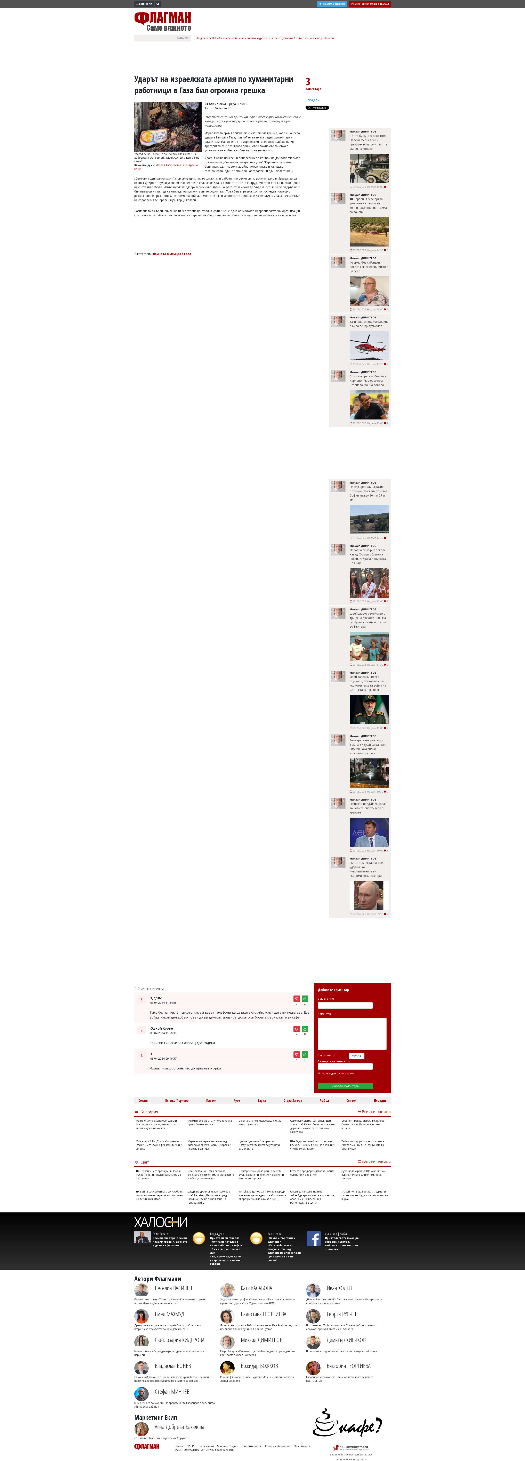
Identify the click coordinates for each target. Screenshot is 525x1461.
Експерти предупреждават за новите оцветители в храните (368, 808)
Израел (160, 165)
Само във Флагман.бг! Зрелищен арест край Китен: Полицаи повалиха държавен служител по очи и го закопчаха (313, 1126)
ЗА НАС (191, 1446)
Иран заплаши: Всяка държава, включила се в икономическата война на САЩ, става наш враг (368, 683)
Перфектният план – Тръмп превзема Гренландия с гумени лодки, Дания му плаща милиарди (170, 1301)
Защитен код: (327, 1055)
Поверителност (251, 1446)
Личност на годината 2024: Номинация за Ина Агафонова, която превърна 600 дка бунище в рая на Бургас (259, 1327)
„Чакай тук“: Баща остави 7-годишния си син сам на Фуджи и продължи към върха (364, 1195)
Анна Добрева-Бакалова (179, 1426)
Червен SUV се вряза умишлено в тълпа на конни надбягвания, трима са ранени (368, 205)
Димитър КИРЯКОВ (346, 1339)
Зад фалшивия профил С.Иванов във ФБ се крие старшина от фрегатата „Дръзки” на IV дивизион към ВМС (258, 1301)
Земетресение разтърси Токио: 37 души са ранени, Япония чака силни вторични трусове (368, 746)
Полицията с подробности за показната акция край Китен (341, 1351)
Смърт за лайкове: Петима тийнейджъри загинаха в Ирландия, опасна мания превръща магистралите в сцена (312, 1197)
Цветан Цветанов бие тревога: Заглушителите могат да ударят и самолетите (259, 1145)
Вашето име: (326, 998)
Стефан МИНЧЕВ (172, 1391)
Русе (237, 1100)
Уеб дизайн (336, 1454)
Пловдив (380, 1100)
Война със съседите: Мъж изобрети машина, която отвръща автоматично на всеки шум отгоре (160, 1195)
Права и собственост (278, 1446)
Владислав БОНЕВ (173, 1365)
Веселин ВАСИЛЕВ (173, 1288)
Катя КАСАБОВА (256, 1288)
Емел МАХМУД (169, 1314)
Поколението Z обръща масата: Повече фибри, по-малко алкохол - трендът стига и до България (341, 1327)
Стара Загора (292, 1100)
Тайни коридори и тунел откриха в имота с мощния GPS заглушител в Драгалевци (362, 1145)
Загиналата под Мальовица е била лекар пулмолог (369, 324)
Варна (262, 1100)
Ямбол (324, 1100)
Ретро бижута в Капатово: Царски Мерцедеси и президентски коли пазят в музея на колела (368, 142)
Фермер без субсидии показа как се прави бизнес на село (369, 266)
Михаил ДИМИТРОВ (261, 1339)
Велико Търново (177, 1100)
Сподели (313, 100)
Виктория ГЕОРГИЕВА (349, 1365)
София (143, 1100)
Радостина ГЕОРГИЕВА (263, 1314)
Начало (179, 1446)
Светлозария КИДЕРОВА (179, 1339)
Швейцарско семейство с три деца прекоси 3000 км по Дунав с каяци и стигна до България (368, 620)
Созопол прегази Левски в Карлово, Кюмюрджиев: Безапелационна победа (368, 380)
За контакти (302, 1446)
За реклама (206, 1446)
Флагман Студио (227, 1446)
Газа (168, 165)
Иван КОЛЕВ (339, 1288)
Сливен (351, 1100)
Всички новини (376, 1111)
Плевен (211, 1100)
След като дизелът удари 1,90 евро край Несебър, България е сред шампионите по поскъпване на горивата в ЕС (209, 1197)
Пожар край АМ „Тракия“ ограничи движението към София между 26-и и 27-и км (368, 493)
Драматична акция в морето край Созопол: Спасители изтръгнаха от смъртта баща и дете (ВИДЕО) (167, 1327)
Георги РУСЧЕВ (342, 1314)
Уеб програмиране (355, 1454)
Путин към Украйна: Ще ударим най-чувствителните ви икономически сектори (366, 869)
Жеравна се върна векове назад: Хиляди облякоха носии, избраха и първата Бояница (368, 556)
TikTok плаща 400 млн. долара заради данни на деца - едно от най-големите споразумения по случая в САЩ (262, 1195)
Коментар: (325, 1014)
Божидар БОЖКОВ (259, 1365)
